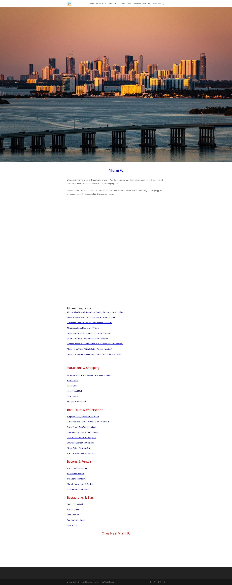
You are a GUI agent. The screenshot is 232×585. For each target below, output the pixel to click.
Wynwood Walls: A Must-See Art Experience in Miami (89, 375)
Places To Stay (125, 3)
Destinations (100, 3)
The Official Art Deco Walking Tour (81, 453)
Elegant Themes (85, 582)
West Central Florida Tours (142, 3)
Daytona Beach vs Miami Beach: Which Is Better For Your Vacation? (95, 343)
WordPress (109, 582)
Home (92, 3)
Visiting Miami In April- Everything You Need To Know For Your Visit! (95, 312)
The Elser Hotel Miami (76, 479)
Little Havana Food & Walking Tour (81, 437)
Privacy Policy (157, 3)
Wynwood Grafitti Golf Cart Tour (80, 443)
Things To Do (112, 3)
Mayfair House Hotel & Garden (80, 484)
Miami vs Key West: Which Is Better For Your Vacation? (89, 349)
